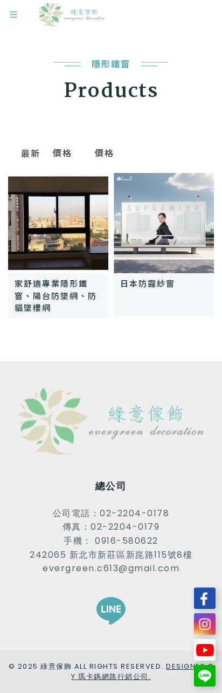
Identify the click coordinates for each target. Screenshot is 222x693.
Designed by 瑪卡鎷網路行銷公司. (142, 671)
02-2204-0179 (125, 527)
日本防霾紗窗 (147, 283)
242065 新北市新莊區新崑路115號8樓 (111, 555)
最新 (30, 153)
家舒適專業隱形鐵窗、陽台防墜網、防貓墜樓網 (56, 295)
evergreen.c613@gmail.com (111, 568)
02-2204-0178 (134, 513)
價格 (64, 152)
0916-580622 (126, 541)
